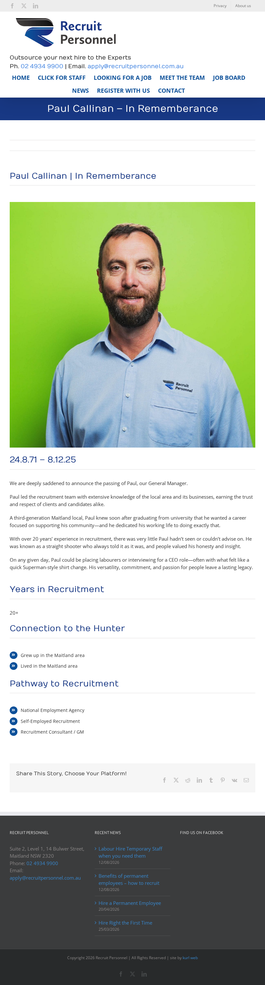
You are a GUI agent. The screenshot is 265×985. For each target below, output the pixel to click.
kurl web (190, 957)
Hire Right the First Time (125, 922)
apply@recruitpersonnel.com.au (136, 66)
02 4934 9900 (42, 66)
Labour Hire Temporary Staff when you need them (130, 852)
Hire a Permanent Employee (130, 903)
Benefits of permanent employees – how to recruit (129, 879)
